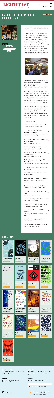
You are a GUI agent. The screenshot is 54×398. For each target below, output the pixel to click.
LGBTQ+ (9, 51)
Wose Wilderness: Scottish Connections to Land (35, 224)
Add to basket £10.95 (44, 336)
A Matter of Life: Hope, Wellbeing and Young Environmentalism (35, 153)
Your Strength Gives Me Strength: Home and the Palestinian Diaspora (35, 140)
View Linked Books (47, 14)
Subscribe (44, 386)
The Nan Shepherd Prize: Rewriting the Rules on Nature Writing (35, 160)
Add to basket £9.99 (32, 261)
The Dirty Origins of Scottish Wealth (32, 204)
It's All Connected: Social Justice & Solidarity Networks (35, 210)
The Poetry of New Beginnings (31, 219)
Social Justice (9, 46)
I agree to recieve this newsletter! (35, 386)
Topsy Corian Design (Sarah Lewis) (42, 392)
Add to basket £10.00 (6, 311)
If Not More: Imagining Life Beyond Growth (34, 147)
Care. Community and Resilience (32, 185)
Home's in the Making (29, 172)
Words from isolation (29, 124)
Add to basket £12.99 (19, 261)
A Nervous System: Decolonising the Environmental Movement (33, 131)
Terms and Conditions (7, 392)
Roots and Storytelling (29, 198)
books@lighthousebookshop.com (12, 380)
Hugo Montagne (43, 394)
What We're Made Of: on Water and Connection (35, 178)
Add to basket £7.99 (44, 311)
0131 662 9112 (8, 381)
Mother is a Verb (28, 167)
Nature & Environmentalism (9, 48)
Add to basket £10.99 (44, 261)
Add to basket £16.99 (19, 311)
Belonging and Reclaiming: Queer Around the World (35, 192)
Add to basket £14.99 (6, 261)
